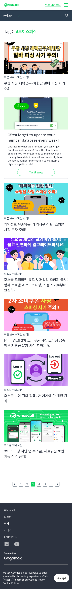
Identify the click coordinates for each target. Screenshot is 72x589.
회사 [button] (6, 523)
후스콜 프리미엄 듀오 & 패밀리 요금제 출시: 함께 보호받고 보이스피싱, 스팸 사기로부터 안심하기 (36, 285)
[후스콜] (11, 5)
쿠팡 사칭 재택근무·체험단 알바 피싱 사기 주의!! (34, 86)
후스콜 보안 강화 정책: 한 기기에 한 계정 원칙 (35, 398)
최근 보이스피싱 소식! (16, 77)
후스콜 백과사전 (13, 274)
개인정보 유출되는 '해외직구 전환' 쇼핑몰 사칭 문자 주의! (34, 227)
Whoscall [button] (9, 510)
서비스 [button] (8, 530)
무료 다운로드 (53, 5)
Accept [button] (61, 578)
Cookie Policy (10, 583)
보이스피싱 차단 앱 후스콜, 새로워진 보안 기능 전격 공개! (34, 453)
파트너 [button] (8, 517)
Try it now (36, 172)
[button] (66, 5)
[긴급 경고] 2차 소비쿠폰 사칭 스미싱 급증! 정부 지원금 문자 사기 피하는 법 (35, 343)
